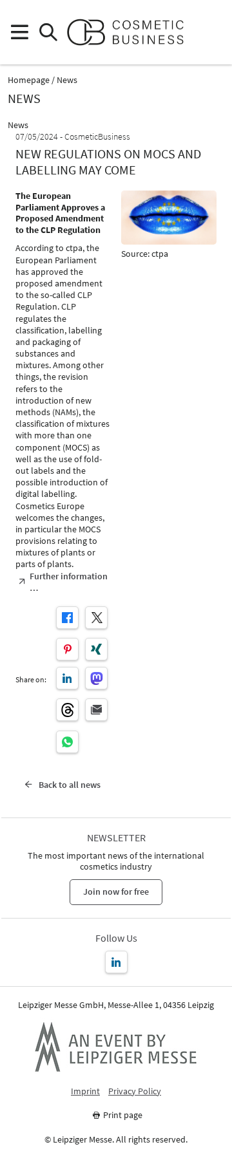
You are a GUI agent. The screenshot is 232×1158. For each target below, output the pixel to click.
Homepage (29, 80)
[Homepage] (130, 32)
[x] (96, 617)
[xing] (96, 649)
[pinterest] (67, 649)
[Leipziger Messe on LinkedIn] (116, 962)
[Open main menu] (19, 32)
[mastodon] (96, 678)
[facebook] (67, 617)
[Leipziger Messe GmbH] (116, 1046)
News (67, 80)
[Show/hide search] (48, 32)
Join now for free (116, 891)
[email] (96, 709)
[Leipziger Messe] (213, 32)
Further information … (69, 581)
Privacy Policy (134, 1091)
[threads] (67, 709)
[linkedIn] (67, 678)
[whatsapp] (67, 742)
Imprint (85, 1091)
